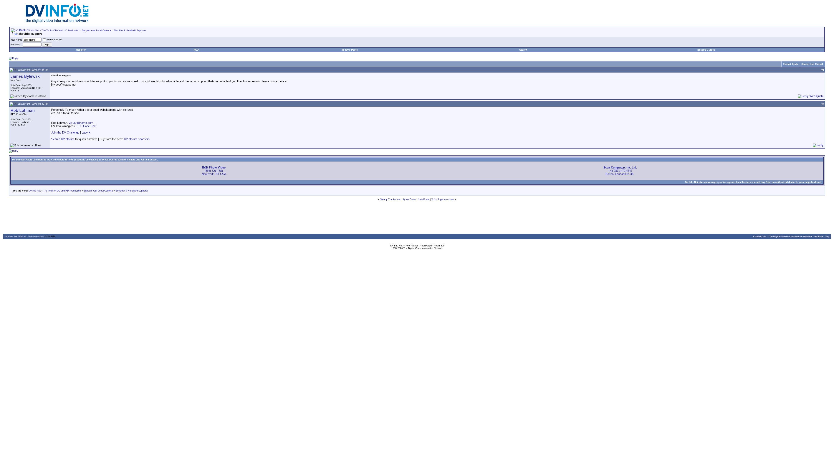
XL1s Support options (442, 199)
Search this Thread (812, 64)
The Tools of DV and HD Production (60, 30)
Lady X (86, 132)
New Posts (423, 199)
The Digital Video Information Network (790, 236)
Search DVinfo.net (62, 139)
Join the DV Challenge (65, 132)
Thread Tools (790, 64)
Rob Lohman (22, 110)
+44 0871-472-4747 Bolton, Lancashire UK (620, 171)
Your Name (16, 39)
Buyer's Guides (706, 49)
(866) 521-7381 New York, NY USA (214, 171)
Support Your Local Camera (96, 30)
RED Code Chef (86, 126)
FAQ (196, 49)
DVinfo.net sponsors (137, 139)
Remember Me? (54, 39)
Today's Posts (350, 49)
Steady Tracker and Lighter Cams (398, 199)
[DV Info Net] (57, 21)
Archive (818, 236)
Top (827, 236)
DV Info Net (32, 30)
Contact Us (759, 236)
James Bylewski (25, 76)
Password (15, 44)
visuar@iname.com (81, 122)
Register (81, 49)
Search (523, 49)
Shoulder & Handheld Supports (130, 30)
